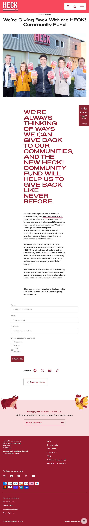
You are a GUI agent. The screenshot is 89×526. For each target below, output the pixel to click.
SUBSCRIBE (17, 359)
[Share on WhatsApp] (49, 370)
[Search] (68, 6)
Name (13, 305)
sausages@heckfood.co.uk (15, 451)
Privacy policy (8, 501)
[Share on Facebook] (35, 370)
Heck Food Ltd (11, 521)
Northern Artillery (78, 521)
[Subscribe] (62, 422)
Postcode (15, 326)
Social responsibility (11, 509)
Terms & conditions (11, 498)
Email (13, 316)
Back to (37, 382)
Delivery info (8, 505)
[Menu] (82, 6)
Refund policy (8, 513)
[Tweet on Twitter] (42, 370)
